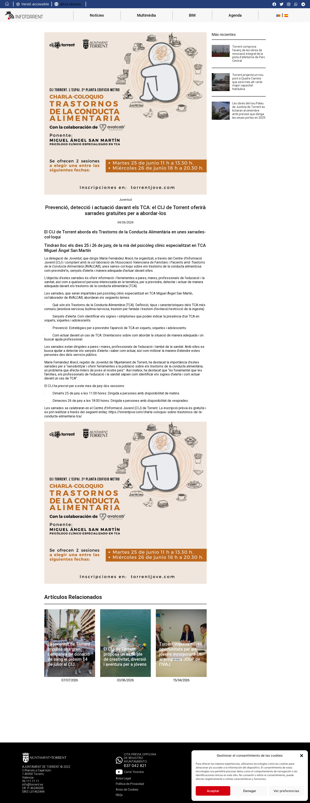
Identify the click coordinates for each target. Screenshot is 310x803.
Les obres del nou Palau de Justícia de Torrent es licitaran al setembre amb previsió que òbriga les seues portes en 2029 (248, 110)
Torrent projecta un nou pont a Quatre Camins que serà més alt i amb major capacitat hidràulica (247, 82)
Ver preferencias (286, 791)
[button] (301, 755)
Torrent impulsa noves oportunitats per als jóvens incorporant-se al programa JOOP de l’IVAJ (180, 654)
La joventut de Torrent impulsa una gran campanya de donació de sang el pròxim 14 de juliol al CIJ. (69, 654)
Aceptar (213, 791)
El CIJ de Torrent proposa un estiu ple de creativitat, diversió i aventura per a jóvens (125, 657)
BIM (192, 15)
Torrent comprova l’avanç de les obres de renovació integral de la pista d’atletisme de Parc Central (248, 53)
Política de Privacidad (130, 784)
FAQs (119, 795)
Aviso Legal (123, 778)
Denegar (249, 791)
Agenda (235, 15)
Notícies (97, 15)
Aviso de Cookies (127, 789)
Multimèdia (146, 15)
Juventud (125, 199)
